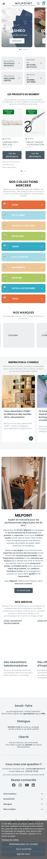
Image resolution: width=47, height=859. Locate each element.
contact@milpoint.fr (35, 768)
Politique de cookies (10, 839)
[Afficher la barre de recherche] (38, 3)
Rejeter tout (23, 854)
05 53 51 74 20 (31, 771)
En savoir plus (23, 590)
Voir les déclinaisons (12, 155)
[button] (23, 794)
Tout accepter (23, 849)
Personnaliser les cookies (23, 844)
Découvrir (17, 40)
